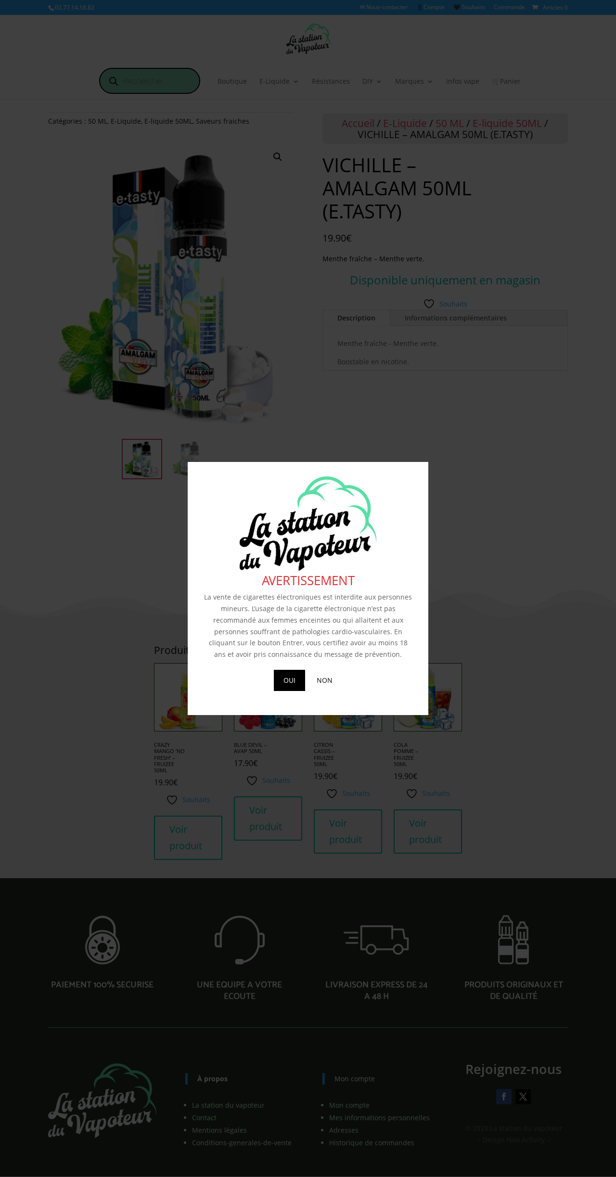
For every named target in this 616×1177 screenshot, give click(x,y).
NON (325, 680)
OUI (289, 680)
